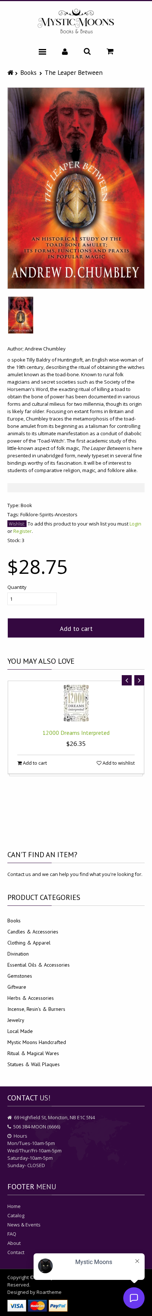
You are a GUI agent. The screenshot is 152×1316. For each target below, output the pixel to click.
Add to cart (76, 628)
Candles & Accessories (32, 931)
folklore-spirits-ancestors (48, 514)
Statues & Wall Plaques (33, 1064)
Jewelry (15, 1020)
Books (28, 72)
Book (26, 505)
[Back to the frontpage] (11, 72)
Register (22, 531)
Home (14, 1206)
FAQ (11, 1234)
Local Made (20, 1031)
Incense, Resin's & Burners (36, 1009)
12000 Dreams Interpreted (76, 732)
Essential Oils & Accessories (38, 964)
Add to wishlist (118, 763)
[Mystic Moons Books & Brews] (76, 21)
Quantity (17, 587)
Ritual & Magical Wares (33, 1053)
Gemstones (19, 976)
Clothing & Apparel (29, 942)
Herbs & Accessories (30, 998)
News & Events (24, 1224)
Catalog (15, 1215)
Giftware (16, 987)
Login (135, 523)
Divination (18, 953)
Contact (15, 1252)
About (14, 1243)
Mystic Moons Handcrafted (36, 1042)
